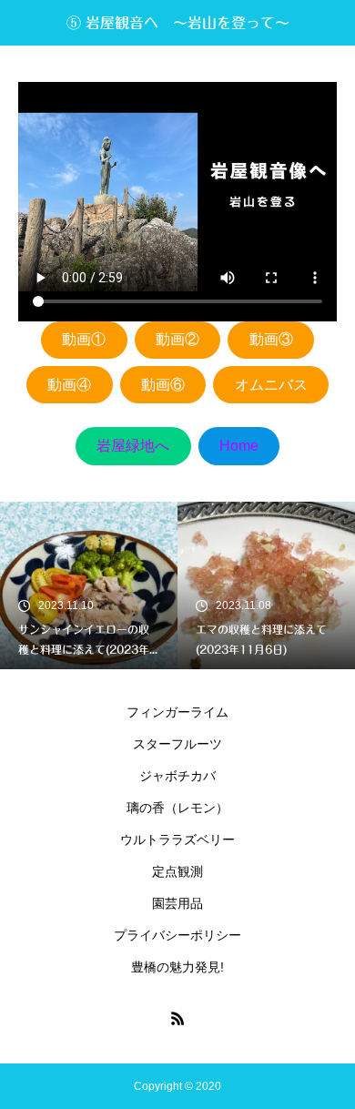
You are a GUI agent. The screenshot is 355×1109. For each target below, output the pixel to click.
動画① (84, 339)
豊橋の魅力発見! (177, 967)
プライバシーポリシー (177, 935)
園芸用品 (177, 903)
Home (239, 445)
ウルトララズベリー (177, 839)
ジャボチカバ (177, 775)
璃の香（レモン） (177, 807)
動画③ (271, 339)
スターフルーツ (177, 744)
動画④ (69, 384)
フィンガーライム (177, 712)
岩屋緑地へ (132, 445)
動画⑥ (163, 384)
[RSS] (177, 1018)
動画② (177, 339)
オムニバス (271, 384)
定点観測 (177, 871)
